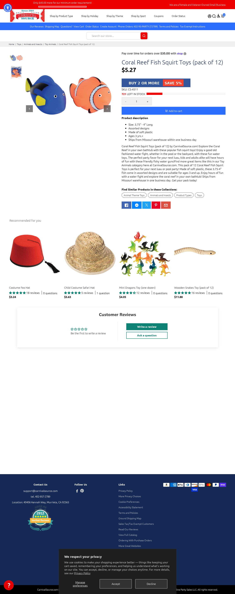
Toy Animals (50, 44)
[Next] (107, 108)
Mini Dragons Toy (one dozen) (137, 287)
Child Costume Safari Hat (79, 287)
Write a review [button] (147, 326)
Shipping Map (52, 26)
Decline (151, 584)
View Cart (79, 26)
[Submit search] (144, 35)
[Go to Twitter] (146, 205)
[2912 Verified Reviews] (40, 531)
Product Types (183, 195)
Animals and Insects (33, 44)
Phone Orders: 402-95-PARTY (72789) (138, 26)
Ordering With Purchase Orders (135, 540)
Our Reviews (37, 26)
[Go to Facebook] (126, 205)
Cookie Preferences (129, 501)
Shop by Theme (114, 16)
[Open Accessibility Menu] (218, 16)
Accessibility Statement (131, 507)
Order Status (178, 16)
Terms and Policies (169, 26)
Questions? (66, 26)
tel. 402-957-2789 (40, 496)
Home (11, 44)
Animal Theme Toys (134, 195)
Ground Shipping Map (130, 518)
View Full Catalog (128, 534)
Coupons (158, 16)
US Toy (12, 283)
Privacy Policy (82, 573)
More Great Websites (130, 545)
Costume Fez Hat (19, 287)
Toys (19, 44)
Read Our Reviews (128, 529)
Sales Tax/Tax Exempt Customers (136, 523)
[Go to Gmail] (166, 205)
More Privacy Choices (130, 496)
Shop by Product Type (61, 16)
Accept (116, 584)
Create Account (108, 26)
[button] (9, 585)
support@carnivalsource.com (40, 491)
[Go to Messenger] (137, 205)
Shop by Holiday (89, 16)
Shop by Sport (138, 16)
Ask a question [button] (147, 335)
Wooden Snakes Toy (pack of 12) (194, 287)
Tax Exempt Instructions (192, 26)
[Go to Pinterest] (156, 205)
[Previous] (29, 108)
